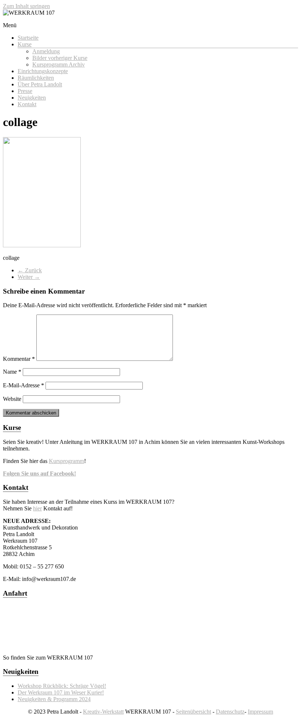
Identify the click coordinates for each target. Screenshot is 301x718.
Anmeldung (46, 51)
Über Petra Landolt (40, 84)
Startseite (28, 38)
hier (37, 508)
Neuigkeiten (32, 97)
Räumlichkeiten (36, 78)
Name (12, 372)
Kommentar (19, 359)
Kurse (25, 44)
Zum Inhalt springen (26, 6)
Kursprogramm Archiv (58, 64)
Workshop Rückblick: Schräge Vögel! (62, 686)
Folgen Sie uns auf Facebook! (39, 473)
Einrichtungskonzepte (43, 71)
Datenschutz (230, 711)
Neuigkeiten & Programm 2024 (54, 699)
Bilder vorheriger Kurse (59, 58)
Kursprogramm (66, 461)
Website (12, 399)
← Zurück (30, 270)
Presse (25, 91)
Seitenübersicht (193, 711)
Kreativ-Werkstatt (103, 711)
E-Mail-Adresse (23, 385)
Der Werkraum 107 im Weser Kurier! (61, 692)
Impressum (260, 711)
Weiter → (29, 277)
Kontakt (27, 104)
